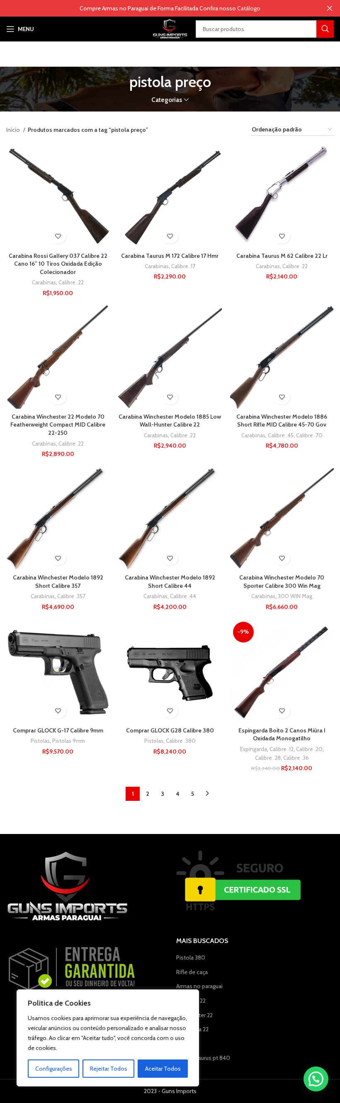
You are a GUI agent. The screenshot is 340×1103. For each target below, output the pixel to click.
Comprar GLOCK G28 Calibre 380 (170, 730)
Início (13, 129)
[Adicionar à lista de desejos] (58, 236)
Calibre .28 (268, 757)
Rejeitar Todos (108, 1068)
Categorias (166, 100)
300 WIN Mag (295, 596)
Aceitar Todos (163, 1068)
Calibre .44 (183, 596)
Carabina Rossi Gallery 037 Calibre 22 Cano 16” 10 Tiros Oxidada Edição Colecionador (58, 264)
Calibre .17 (183, 266)
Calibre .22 (71, 282)
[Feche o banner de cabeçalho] (329, 8)
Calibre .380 (181, 740)
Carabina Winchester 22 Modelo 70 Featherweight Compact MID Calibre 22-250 (57, 424)
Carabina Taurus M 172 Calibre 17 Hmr (170, 255)
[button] (316, 1079)
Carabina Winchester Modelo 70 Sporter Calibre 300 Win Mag (281, 581)
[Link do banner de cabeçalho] (157, 8)
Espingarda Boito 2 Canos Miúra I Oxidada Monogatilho (281, 734)
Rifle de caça (192, 972)
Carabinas (44, 282)
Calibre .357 (71, 596)
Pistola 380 (190, 957)
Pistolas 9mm (68, 740)
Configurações (53, 1068)
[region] (108, 1037)
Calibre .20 (309, 749)
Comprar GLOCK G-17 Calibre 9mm (58, 730)
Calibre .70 (309, 435)
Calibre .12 (282, 749)
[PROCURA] (325, 29)
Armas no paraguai (199, 986)
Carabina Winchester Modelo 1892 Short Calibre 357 (58, 581)
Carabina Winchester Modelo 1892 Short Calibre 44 (170, 581)
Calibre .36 (296, 757)
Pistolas (40, 740)
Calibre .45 (281, 435)
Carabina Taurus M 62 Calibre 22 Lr (282, 255)
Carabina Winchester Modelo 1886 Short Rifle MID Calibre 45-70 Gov (281, 421)
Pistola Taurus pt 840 (203, 1058)
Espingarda (253, 749)
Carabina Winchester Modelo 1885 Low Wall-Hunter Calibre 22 (170, 421)
